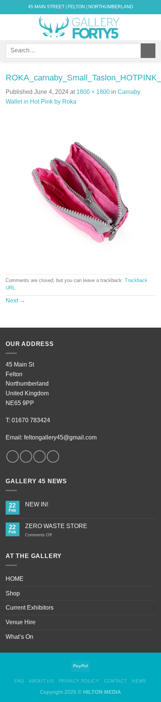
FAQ (19, 681)
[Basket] (151, 27)
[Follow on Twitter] (39, 456)
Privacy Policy (79, 681)
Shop (13, 593)
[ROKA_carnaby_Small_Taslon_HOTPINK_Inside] (80, 190)
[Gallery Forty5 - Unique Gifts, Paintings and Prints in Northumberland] (80, 27)
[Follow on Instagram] (26, 456)
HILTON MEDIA (102, 692)
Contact (115, 681)
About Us (41, 681)
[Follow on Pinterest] (53, 456)
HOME (15, 579)
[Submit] (148, 50)
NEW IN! (36, 504)
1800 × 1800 (93, 92)
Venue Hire (21, 622)
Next (15, 300)
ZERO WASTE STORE (56, 526)
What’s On (19, 637)
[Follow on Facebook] (12, 456)
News (139, 681)
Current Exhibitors (30, 607)
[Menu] (10, 27)
